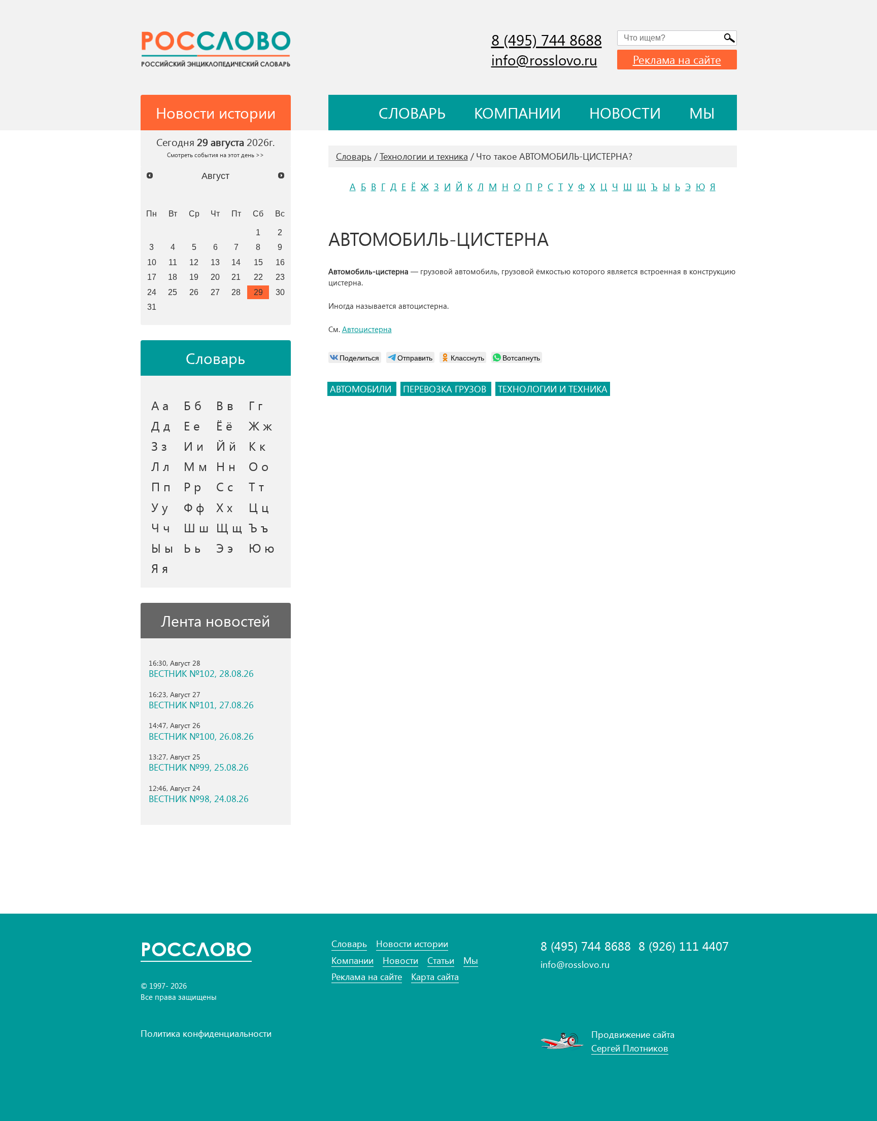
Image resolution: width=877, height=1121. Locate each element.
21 (236, 276)
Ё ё (224, 425)
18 (172, 276)
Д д (160, 425)
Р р (192, 486)
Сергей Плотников (629, 1048)
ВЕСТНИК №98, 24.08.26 (199, 799)
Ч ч (160, 527)
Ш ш (196, 527)
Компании (517, 112)
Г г (255, 405)
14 (236, 262)
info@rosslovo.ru (544, 59)
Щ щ (229, 527)
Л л (160, 466)
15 (258, 262)
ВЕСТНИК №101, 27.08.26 (201, 705)
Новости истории (412, 944)
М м (195, 466)
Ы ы (162, 547)
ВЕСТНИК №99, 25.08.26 (199, 767)
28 (236, 292)
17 (151, 276)
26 (193, 292)
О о (258, 466)
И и (194, 446)
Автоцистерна (367, 329)
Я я (159, 568)
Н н (225, 466)
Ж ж (260, 425)
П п (161, 486)
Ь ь (192, 547)
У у (159, 507)
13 (215, 262)
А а (159, 405)
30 (280, 292)
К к (257, 446)
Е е (192, 425)
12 (193, 262)
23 (280, 276)
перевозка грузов (446, 389)
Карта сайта (435, 977)
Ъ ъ (258, 527)
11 (172, 262)
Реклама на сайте (677, 59)
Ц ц (258, 507)
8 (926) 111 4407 (683, 946)
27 (215, 292)
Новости (625, 112)
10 (151, 262)
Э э (224, 547)
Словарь (412, 112)
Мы (702, 112)
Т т (256, 486)
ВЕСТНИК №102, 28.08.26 (201, 673)
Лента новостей (215, 620)
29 (258, 292)
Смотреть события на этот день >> (215, 155)
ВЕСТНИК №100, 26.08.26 (201, 736)
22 (258, 276)
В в (224, 405)
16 (280, 262)
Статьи (440, 960)
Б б (192, 405)
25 (172, 292)
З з (159, 446)
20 (215, 276)
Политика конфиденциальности (206, 1033)
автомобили (362, 389)
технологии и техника (553, 389)
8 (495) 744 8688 (546, 39)
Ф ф (194, 507)
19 (193, 276)
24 (151, 292)
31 (151, 306)
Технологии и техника (424, 156)
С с (224, 486)
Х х (224, 507)
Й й (226, 446)
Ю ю (262, 547)
